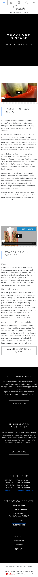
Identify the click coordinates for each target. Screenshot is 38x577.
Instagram (20, 540)
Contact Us (19, 520)
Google (20, 549)
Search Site (20, 525)
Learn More (19, 403)
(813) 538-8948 (21, 509)
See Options (19, 451)
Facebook (19, 545)
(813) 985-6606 (10, 387)
